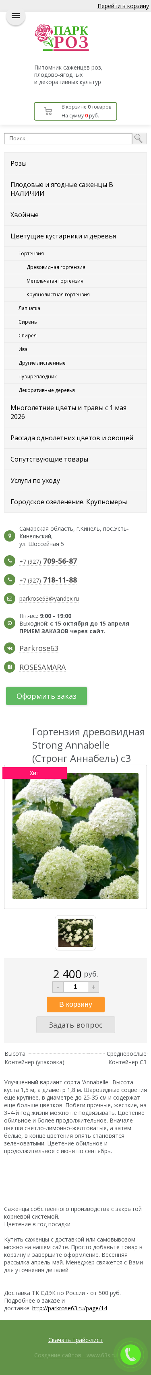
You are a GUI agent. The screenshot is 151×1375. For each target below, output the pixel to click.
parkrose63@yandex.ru (49, 598)
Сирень (28, 321)
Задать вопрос (76, 1025)
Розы (18, 163)
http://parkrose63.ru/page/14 (69, 1308)
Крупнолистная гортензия (58, 294)
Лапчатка (29, 308)
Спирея (28, 335)
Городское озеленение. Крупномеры (68, 501)
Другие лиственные (42, 362)
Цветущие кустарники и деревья (63, 236)
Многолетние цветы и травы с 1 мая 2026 (68, 412)
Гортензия (31, 253)
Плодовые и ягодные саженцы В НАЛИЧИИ (61, 189)
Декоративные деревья (47, 390)
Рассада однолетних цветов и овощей (71, 437)
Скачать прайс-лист (75, 1340)
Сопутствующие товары (49, 459)
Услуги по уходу (35, 480)
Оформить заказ (47, 696)
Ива (23, 349)
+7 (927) (48, 562)
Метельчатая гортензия (55, 280)
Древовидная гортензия (56, 267)
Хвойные (24, 214)
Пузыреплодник (38, 376)
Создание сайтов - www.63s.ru (75, 1355)
